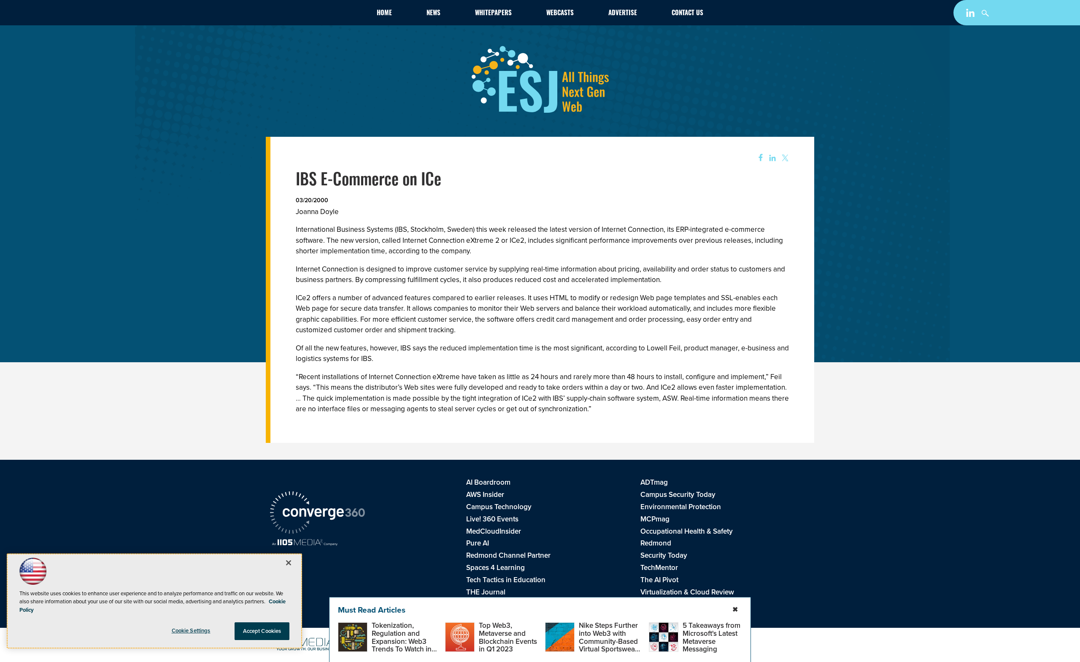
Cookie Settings (191, 631)
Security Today (663, 555)
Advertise (622, 14)
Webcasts (560, 14)
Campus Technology (499, 507)
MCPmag (655, 519)
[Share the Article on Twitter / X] (784, 158)
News (433, 14)
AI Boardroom (488, 482)
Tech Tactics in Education (505, 580)
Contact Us (687, 14)
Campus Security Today (678, 494)
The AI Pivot (659, 580)
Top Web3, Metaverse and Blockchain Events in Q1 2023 (508, 637)
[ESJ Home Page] (319, 14)
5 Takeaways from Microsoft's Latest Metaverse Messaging (711, 637)
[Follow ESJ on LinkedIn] (971, 14)
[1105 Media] (305, 543)
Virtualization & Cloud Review (687, 592)
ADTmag (654, 482)
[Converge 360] (317, 513)
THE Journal (485, 592)
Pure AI (477, 543)
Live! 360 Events (492, 519)
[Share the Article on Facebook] (758, 158)
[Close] (288, 562)
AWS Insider (485, 494)
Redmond (655, 543)
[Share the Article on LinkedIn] (771, 158)
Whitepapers (493, 14)
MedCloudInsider (493, 531)
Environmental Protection (680, 507)
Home (384, 14)
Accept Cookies (262, 631)
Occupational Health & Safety (686, 531)
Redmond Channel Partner (508, 555)
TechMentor (659, 567)
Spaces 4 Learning (495, 567)
